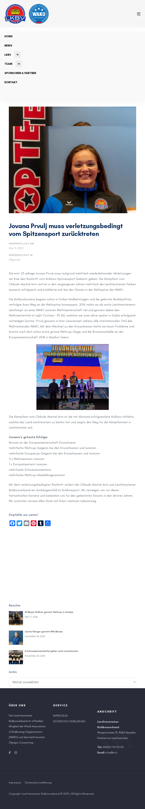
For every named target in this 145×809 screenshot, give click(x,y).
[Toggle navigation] (93, 14)
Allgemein (15, 259)
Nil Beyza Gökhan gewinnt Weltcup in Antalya (49, 612)
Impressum (60, 715)
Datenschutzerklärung (69, 721)
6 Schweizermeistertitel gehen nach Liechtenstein (51, 651)
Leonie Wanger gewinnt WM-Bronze (44, 631)
